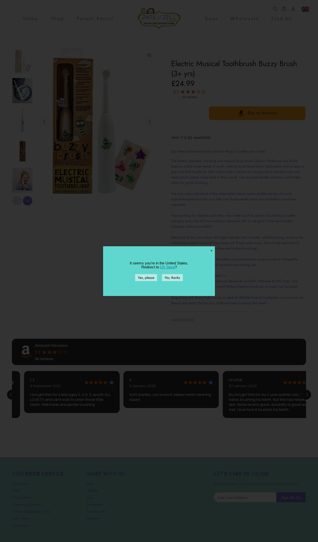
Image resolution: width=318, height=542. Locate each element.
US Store (167, 267)
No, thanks (172, 277)
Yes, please (146, 277)
